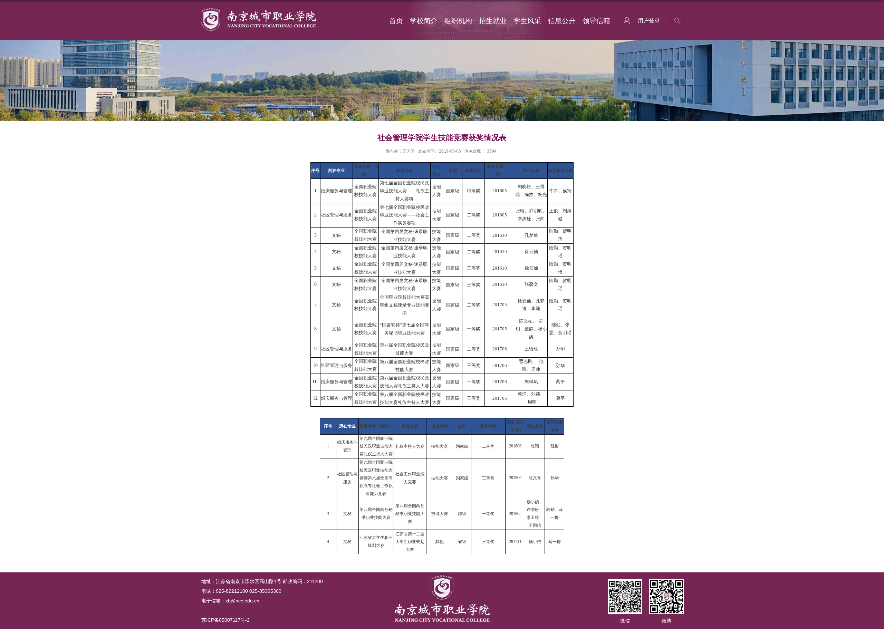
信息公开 (562, 21)
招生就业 (493, 21)
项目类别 (439, 426)
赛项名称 (404, 170)
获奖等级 (473, 170)
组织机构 (458, 21)
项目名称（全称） (376, 426)
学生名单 (531, 170)
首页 (396, 21)
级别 (453, 170)
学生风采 (527, 21)
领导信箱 (596, 21)
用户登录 (649, 20)
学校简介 (424, 21)
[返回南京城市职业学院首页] (258, 9)
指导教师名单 (560, 170)
